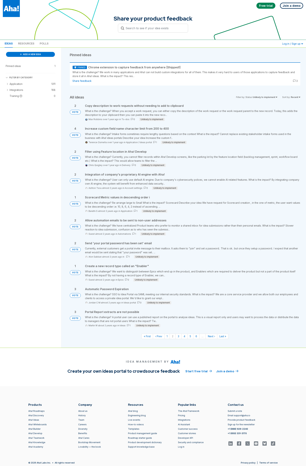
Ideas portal (146, 142)
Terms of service (268, 462)
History (82, 415)
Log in (181, 446)
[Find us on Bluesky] (264, 443)
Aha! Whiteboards (37, 424)
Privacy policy (248, 462)
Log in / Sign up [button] (291, 43)
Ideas (9, 43)
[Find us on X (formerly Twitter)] (247, 443)
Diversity (82, 429)
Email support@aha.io (239, 415)
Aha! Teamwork (36, 438)
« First (147, 336)
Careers (82, 424)
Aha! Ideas (33, 420)
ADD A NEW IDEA (31, 54)
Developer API (185, 438)
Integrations (184, 420)
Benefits (82, 433)
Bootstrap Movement (89, 442)
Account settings (133, 188)
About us (82, 411)
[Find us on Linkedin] (230, 443)
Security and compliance (191, 442)
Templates (133, 429)
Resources (26, 43)
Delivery (126, 165)
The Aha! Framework (188, 411)
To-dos (125, 119)
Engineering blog (137, 415)
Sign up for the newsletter (241, 424)
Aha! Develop (35, 433)
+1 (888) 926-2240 (238, 429)
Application (132, 142)
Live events (134, 420)
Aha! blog (133, 411)
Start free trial (198, 371)
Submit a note (235, 411)
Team (81, 420)
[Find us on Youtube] (256, 443)
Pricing (181, 415)
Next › (211, 336)
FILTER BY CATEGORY (21, 77)
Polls (44, 43)
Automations (124, 234)
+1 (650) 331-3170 (237, 433)
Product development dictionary (145, 442)
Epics (121, 279)
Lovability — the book (89, 446)
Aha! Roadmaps (36, 411)
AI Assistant (184, 424)
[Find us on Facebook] (239, 443)
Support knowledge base (141, 446)
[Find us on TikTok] (273, 443)
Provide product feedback (241, 420)
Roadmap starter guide (140, 438)
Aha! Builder (34, 429)
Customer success (188, 429)
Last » (222, 336)
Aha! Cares (83, 438)
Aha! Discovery (36, 415)
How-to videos (136, 424)
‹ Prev (158, 336)
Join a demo (227, 371)
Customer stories (187, 433)
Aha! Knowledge (36, 442)
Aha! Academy (35, 446)
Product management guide (142, 433)
